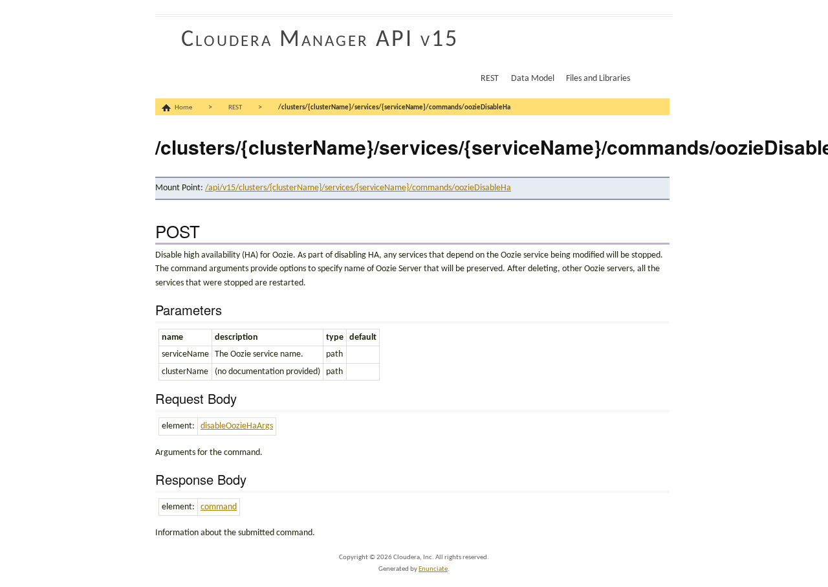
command (219, 507)
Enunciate (433, 569)
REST (490, 78)
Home (183, 107)
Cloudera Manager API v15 (320, 40)
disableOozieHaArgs (237, 426)
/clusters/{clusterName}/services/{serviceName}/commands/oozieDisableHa (394, 107)
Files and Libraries (598, 78)
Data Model (532, 78)
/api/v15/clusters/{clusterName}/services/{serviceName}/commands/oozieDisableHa (358, 188)
